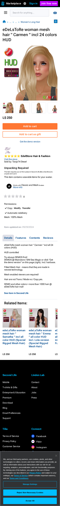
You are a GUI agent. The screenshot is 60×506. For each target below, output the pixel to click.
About (34, 387)
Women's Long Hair (30, 22)
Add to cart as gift (30, 134)
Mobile (6, 382)
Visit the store (10, 159)
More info (17, 187)
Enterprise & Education (14, 392)
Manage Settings (30, 484)
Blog (5, 408)
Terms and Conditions (19, 478)
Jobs (33, 392)
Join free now (49, 3)
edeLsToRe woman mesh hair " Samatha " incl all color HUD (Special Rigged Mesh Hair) (14, 337)
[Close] (56, 455)
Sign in (33, 3)
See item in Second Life (16, 293)
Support (7, 418)
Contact (35, 382)
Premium (7, 397)
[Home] (4, 22)
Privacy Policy (9, 441)
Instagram (41, 447)
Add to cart (30, 126)
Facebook (41, 436)
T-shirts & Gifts (10, 387)
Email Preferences (11, 413)
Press (34, 397)
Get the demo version (30, 141)
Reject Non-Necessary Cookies (30, 492)
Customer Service (11, 446)
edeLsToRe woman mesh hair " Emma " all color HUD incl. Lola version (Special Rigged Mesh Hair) (40, 338)
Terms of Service (11, 436)
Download (8, 402)
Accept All (30, 501)
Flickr (39, 441)
